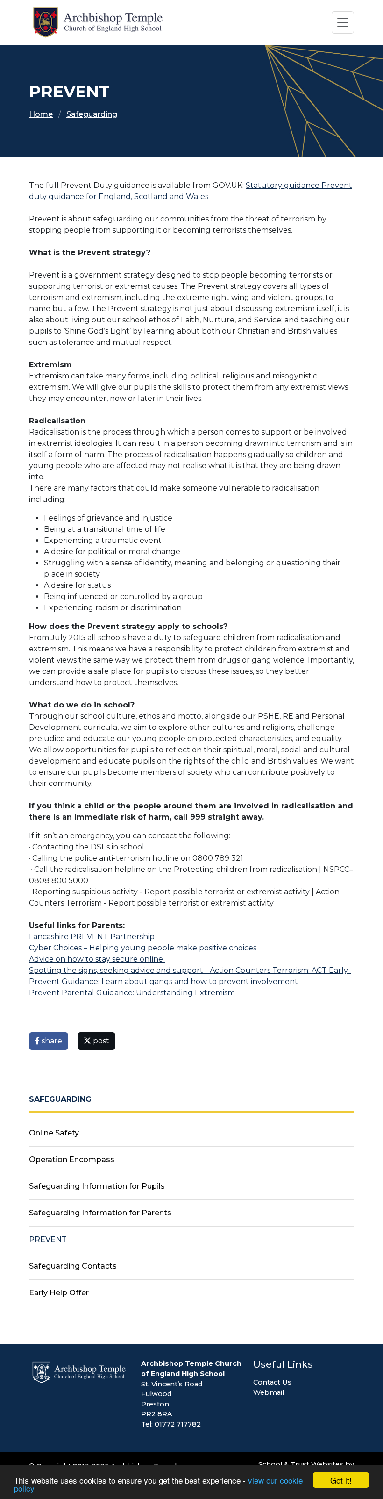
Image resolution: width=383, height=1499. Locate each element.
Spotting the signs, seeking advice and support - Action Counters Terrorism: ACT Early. (190, 970)
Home (41, 114)
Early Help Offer (59, 1292)
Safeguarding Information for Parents (100, 1212)
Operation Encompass (71, 1159)
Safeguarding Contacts (73, 1266)
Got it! (341, 1480)
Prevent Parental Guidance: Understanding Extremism (133, 992)
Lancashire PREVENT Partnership (93, 936)
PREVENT (48, 1239)
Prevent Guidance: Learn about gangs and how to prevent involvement (164, 981)
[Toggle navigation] (343, 22)
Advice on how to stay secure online (97, 959)
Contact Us (272, 1382)
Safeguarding (91, 114)
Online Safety (54, 1132)
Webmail (268, 1392)
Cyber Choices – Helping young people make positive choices (144, 947)
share (51, 1040)
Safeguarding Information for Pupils (97, 1186)
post (100, 1040)
